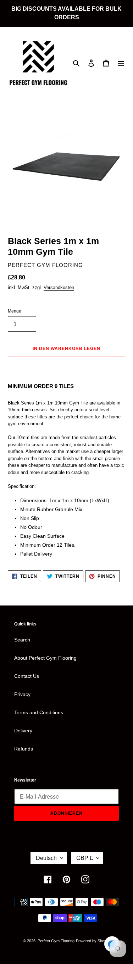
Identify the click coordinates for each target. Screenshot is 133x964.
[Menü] (120, 62)
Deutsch (46, 858)
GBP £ (84, 858)
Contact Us (26, 676)
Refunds (23, 749)
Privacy (22, 694)
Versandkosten (59, 287)
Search (22, 640)
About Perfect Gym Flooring (45, 658)
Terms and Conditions (38, 712)
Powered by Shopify (93, 941)
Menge (14, 311)
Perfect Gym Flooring (56, 941)
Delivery (23, 730)
